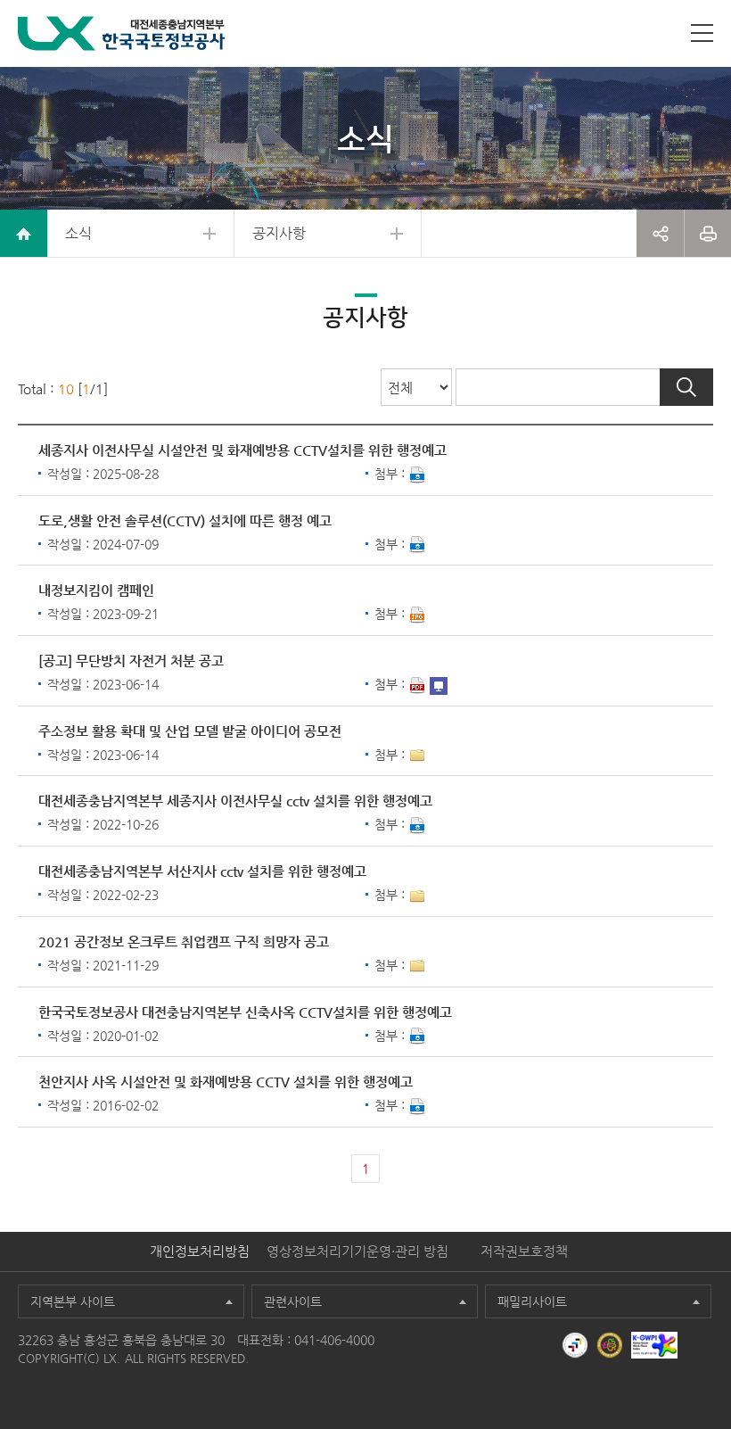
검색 (686, 387)
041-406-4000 (334, 1340)
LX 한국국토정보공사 (122, 33)
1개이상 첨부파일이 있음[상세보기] (417, 755)
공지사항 (279, 233)
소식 (78, 233)
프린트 (708, 233)
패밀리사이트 (532, 1301)
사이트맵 (702, 33)
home (23, 233)
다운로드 (417, 475)
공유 (660, 233)
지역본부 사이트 (72, 1301)
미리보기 (439, 686)
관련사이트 (293, 1301)
